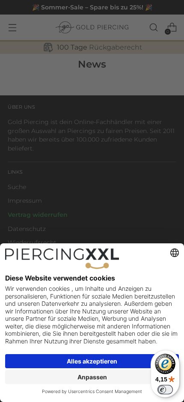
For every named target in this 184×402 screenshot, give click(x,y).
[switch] (165, 389)
